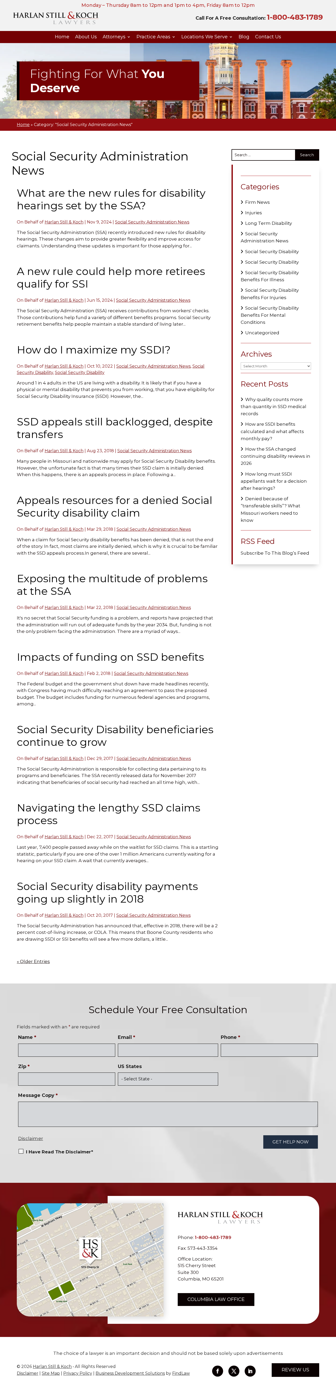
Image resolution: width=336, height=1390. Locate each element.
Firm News (257, 202)
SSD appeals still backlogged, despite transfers (115, 428)
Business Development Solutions (130, 1373)
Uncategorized (262, 332)
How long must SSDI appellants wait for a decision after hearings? (274, 481)
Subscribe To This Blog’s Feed (275, 553)
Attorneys (114, 37)
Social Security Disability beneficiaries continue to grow (115, 735)
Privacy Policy (77, 1373)
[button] (331, 1352)
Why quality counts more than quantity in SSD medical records (273, 406)
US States (130, 1066)
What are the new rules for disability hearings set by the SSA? (111, 199)
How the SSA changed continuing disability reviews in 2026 (275, 456)
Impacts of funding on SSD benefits (110, 656)
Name (27, 1037)
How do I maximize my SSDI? (94, 349)
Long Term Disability (268, 223)
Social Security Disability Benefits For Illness (270, 276)
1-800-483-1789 (295, 17)
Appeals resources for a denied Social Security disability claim (114, 506)
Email (126, 1037)
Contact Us (268, 37)
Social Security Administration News (152, 222)
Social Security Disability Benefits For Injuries (270, 294)
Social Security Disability (79, 372)
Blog (244, 37)
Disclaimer (30, 1138)
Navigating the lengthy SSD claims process (108, 814)
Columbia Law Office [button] (216, 1299)
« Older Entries (33, 961)
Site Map (51, 1373)
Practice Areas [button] (153, 37)
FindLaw (181, 1373)
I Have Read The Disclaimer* (59, 1151)
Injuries (253, 212)
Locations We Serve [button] (204, 37)
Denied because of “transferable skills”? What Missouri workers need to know (270, 509)
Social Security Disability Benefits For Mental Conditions (270, 315)
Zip (24, 1066)
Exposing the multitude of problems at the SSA (112, 584)
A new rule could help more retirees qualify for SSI (111, 277)
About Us (86, 37)
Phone (230, 1037)
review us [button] (295, 1370)
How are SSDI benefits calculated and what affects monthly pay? (272, 431)
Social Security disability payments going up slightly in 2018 (107, 892)
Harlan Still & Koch (64, 222)
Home (62, 37)
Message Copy (38, 1095)
